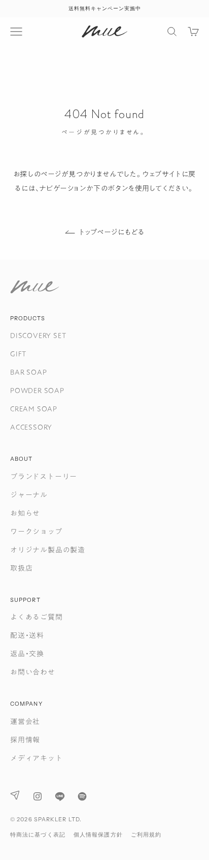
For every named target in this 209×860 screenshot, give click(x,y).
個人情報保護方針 (98, 834)
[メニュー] (16, 31)
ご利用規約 (146, 834)
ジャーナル (29, 494)
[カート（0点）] (193, 31)
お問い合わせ (32, 672)
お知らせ (25, 513)
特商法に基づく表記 (37, 834)
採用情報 (25, 739)
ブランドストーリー (43, 476)
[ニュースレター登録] (15, 795)
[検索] (172, 31)
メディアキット (36, 758)
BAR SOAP (28, 372)
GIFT (18, 353)
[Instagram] (37, 796)
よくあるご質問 (36, 617)
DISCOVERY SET (38, 335)
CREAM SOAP (33, 408)
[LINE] (60, 796)
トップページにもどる (112, 232)
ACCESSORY (31, 427)
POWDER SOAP (37, 390)
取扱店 (21, 568)
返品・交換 (27, 653)
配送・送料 (27, 635)
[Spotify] (82, 796)
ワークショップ (36, 531)
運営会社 (25, 721)
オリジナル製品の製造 (47, 549)
